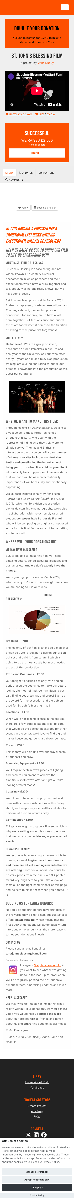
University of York (20, 114)
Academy (37, 1111)
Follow (24, 207)
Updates (27, 172)
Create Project (37, 1106)
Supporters (46, 172)
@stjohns (40, 965)
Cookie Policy (37, 1195)
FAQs (37, 1116)
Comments (15, 179)
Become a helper (46, 207)
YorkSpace (37, 1087)
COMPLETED (37, 153)
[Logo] (22, 7)
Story (9, 172)
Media (51, 114)
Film (41, 114)
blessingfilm (53, 965)
